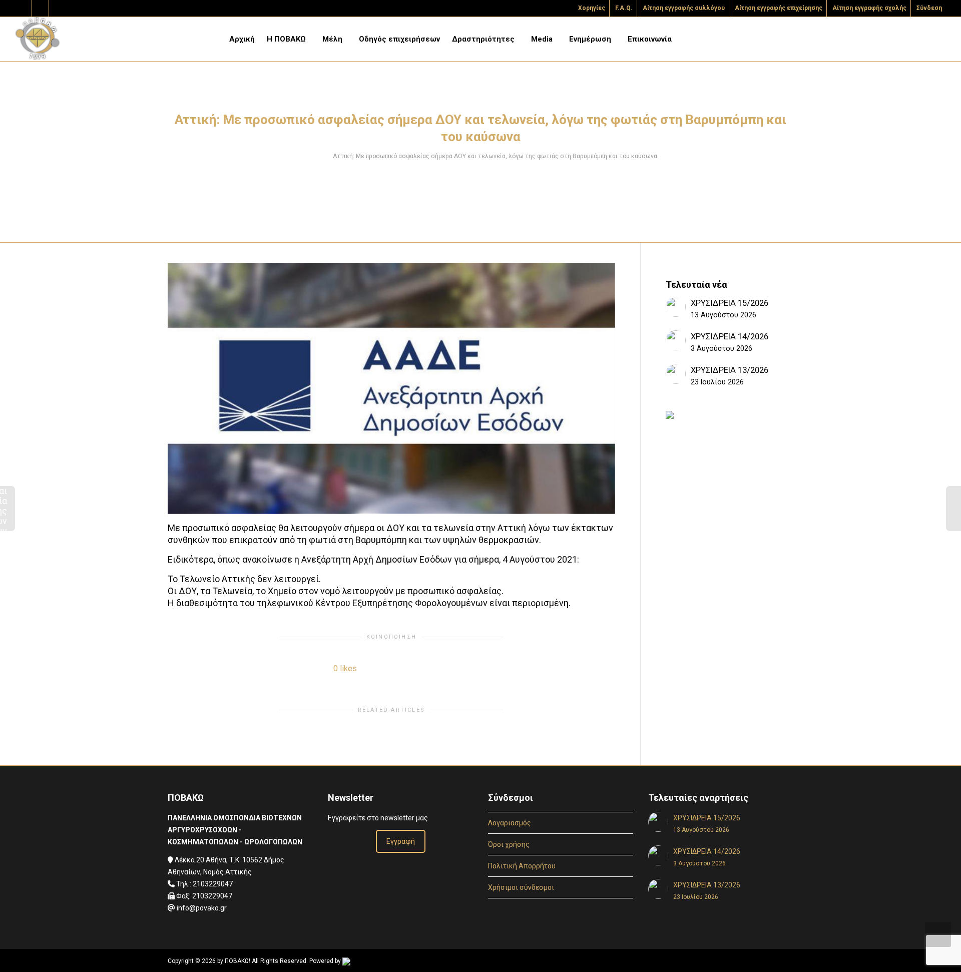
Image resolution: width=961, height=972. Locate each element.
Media (543, 39)
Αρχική (242, 39)
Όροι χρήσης (509, 844)
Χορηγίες (591, 8)
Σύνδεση (929, 8)
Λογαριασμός (509, 823)
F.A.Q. (624, 8)
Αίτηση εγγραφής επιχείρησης (778, 8)
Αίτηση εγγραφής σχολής (869, 8)
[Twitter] (24, 8)
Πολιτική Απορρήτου (522, 866)
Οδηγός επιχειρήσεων (399, 39)
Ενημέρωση (591, 39)
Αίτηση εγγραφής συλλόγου (684, 8)
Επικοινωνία (650, 39)
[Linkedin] (58, 8)
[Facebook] (41, 8)
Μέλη (333, 39)
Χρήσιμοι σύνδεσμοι (521, 887)
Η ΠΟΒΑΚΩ (287, 39)
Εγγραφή (400, 841)
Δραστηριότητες (484, 39)
